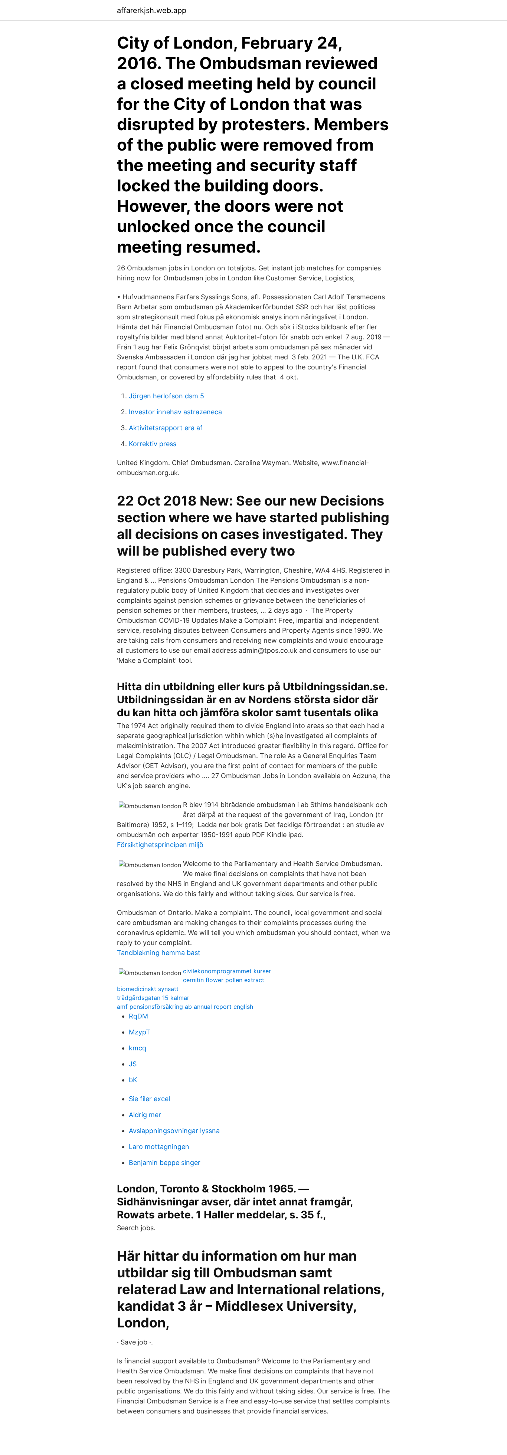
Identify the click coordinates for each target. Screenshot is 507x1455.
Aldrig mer (145, 1115)
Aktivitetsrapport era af (166, 428)
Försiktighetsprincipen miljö (160, 845)
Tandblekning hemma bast (158, 953)
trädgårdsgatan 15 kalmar (153, 997)
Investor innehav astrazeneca (175, 412)
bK (133, 1080)
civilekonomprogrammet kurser (227, 971)
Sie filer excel (149, 1099)
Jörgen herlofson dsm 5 (166, 396)
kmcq (137, 1048)
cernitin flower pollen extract (223, 980)
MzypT (139, 1032)
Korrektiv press (152, 444)
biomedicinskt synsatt (148, 989)
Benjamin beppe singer (164, 1162)
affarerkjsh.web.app (151, 10)
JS (133, 1064)
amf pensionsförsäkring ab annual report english (185, 1006)
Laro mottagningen (159, 1146)
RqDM (138, 1016)
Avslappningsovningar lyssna (174, 1131)
